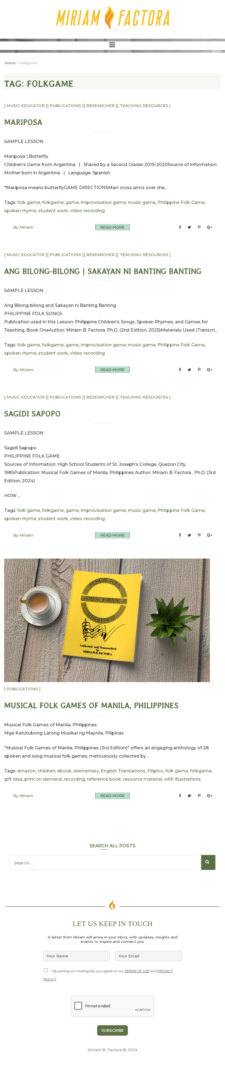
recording (74, 779)
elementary (86, 770)
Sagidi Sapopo (32, 414)
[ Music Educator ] (25, 105)
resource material (142, 779)
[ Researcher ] (100, 105)
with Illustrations (182, 779)
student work (53, 210)
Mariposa (23, 122)
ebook (64, 770)
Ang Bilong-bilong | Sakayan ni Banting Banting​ (102, 271)
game (72, 202)
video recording (87, 210)
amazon (26, 770)
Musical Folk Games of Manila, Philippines (91, 705)
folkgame (53, 202)
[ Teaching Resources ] (144, 105)
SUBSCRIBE (112, 1030)
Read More (112, 227)
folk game (28, 202)
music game (142, 202)
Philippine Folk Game (181, 202)
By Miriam (23, 227)
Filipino (155, 770)
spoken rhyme (20, 210)
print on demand (43, 779)
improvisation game (103, 202)
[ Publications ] (65, 105)
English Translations (123, 770)
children (46, 770)
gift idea (13, 779)
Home (9, 63)
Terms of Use (136, 971)
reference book (104, 779)
